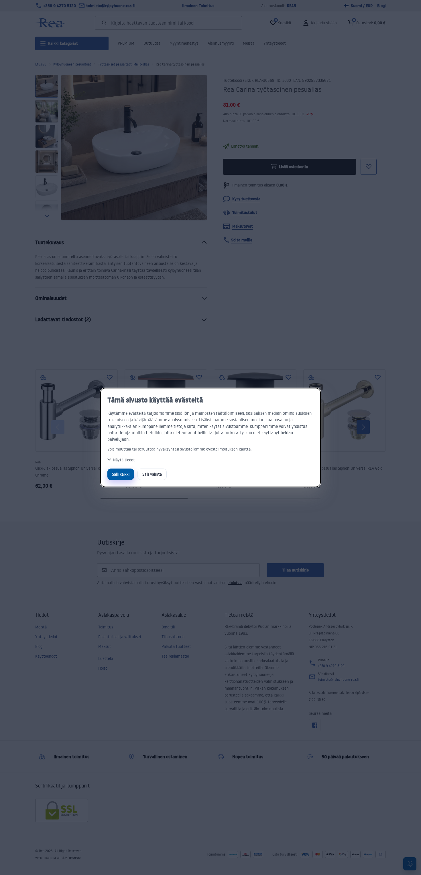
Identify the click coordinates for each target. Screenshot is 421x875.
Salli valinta (152, 474)
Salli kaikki (120, 474)
